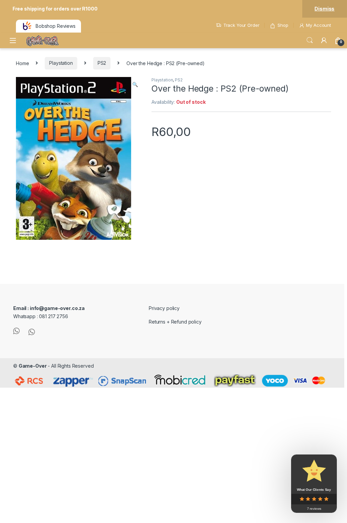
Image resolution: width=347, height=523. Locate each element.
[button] (135, 84)
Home (22, 63)
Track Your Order (241, 25)
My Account (318, 25)
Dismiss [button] (324, 9)
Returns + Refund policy (175, 322)
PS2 (102, 63)
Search (309, 40)
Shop (283, 25)
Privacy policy (164, 308)
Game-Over (33, 366)
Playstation (61, 63)
